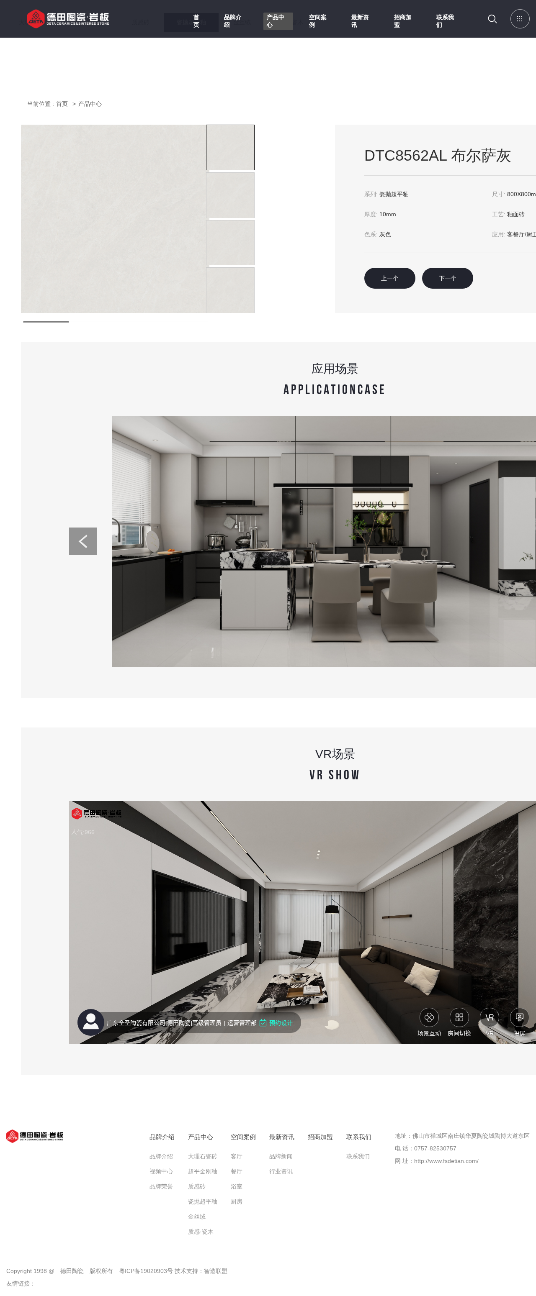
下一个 (447, 278)
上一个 (390, 278)
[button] (83, 541)
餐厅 (236, 1171)
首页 (196, 21)
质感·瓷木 (201, 1231)
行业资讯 (281, 1171)
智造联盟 (215, 1271)
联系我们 (445, 21)
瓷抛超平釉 (202, 1201)
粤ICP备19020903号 (146, 1271)
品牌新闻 (281, 1156)
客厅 (236, 1156)
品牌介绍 (233, 21)
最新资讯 (360, 21)
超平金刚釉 (202, 1171)
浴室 (236, 1186)
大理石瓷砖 (202, 1156)
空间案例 (318, 21)
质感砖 (197, 1186)
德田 (67, 24)
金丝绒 (197, 1216)
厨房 (236, 1201)
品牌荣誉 (161, 1186)
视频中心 (161, 1171)
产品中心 (275, 21)
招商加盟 (403, 21)
